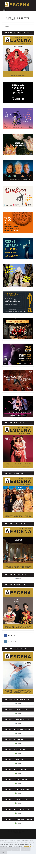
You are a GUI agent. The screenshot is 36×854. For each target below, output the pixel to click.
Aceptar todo (5, 849)
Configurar (25, 849)
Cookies (3, 852)
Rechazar (16, 849)
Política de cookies (29, 846)
